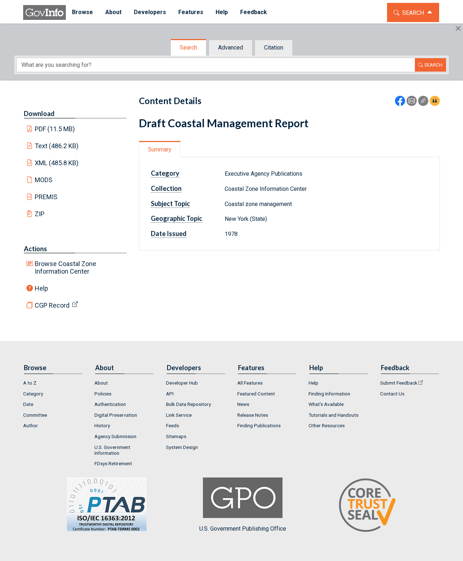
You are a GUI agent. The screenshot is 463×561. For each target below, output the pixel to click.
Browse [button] (82, 12)
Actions (35, 249)
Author (30, 425)
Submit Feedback (398, 383)
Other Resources (327, 425)
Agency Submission (115, 436)
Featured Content (256, 394)
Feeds (172, 425)
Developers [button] (150, 12)
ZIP (39, 214)
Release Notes (252, 415)
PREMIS (46, 197)
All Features (250, 383)
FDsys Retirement (113, 463)
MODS (43, 180)
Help (41, 288)
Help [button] (222, 12)
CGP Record (52, 305)
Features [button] (190, 12)
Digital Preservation (115, 415)
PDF (55, 129)
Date (28, 404)
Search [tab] (188, 47)
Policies (102, 394)
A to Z (30, 383)
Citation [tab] (273, 47)
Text (57, 146)
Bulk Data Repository (188, 404)
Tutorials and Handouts (333, 415)
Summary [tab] (159, 149)
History (102, 425)
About (101, 383)
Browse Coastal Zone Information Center (65, 267)
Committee (35, 415)
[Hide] (458, 28)
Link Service (179, 415)
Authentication (110, 404)
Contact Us (392, 394)
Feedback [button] (253, 12)
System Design (182, 447)
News (243, 404)
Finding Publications (259, 425)
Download (39, 113)
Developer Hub (182, 383)
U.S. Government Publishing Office (242, 528)
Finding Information (329, 394)
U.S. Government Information (112, 450)
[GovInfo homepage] (44, 12)
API (170, 394)
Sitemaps (176, 436)
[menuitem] (82, 12)
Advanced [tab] (230, 47)
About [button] (113, 12)
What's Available (326, 404)
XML (57, 163)
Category (33, 394)
